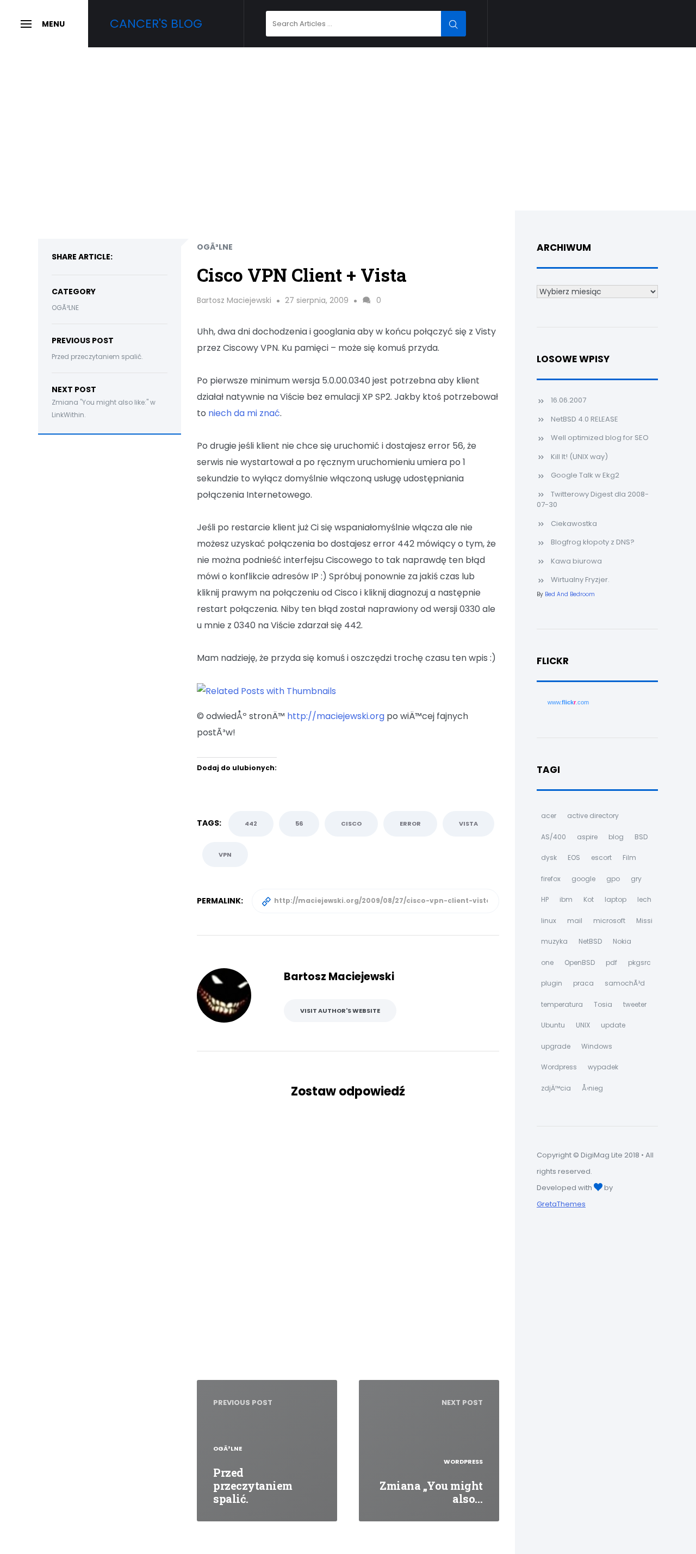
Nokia (622, 941)
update (613, 1025)
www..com (568, 702)
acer (548, 815)
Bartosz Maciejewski (234, 300)
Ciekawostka (574, 523)
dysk (549, 857)
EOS (574, 857)
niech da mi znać (244, 413)
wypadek (603, 1067)
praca (583, 983)
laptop (615, 899)
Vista (468, 823)
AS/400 (553, 836)
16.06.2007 (568, 400)
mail (574, 920)
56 (299, 823)
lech (644, 899)
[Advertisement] (348, 129)
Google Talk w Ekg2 (585, 475)
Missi (644, 920)
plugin (551, 983)
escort (601, 857)
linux (548, 920)
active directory (593, 815)
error (410, 823)
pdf (611, 962)
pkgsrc (639, 962)
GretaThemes (561, 1204)
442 (251, 823)
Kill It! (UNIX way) (579, 456)
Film (629, 857)
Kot (588, 899)
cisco (351, 823)
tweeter (635, 1004)
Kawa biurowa (576, 561)
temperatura (562, 1004)
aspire (587, 836)
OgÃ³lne (65, 307)
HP (545, 899)
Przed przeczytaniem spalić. (97, 356)
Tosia (603, 1004)
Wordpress (559, 1067)
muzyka (554, 941)
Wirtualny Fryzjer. (580, 579)
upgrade (555, 1046)
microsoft (609, 920)
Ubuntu (553, 1025)
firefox (551, 878)
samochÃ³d (625, 983)
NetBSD (590, 941)
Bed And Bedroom (570, 594)
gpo (613, 878)
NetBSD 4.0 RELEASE (584, 419)
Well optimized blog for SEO (600, 437)
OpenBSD (579, 962)
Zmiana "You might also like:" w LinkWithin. (104, 408)
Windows (596, 1046)
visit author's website (340, 1010)
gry (636, 878)
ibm (566, 899)
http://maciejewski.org (335, 716)
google (583, 878)
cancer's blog (156, 23)
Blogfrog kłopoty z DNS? (593, 542)
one (547, 962)
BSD (641, 836)
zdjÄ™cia (556, 1088)
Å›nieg (592, 1088)
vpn (225, 854)
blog (616, 836)
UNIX (583, 1025)
